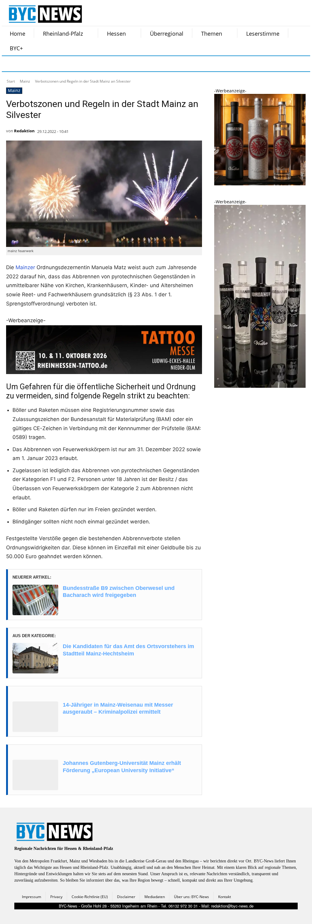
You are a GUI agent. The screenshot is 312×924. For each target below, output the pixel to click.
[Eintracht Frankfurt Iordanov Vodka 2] (260, 184)
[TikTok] (56, 64)
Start (11, 81)
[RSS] (41, 64)
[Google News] (102, 64)
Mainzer (25, 267)
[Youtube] (86, 64)
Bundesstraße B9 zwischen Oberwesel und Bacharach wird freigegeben (119, 591)
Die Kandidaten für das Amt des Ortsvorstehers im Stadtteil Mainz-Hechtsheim (128, 649)
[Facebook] (10, 64)
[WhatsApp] (71, 64)
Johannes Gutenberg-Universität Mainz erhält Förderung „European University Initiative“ (122, 766)
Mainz (25, 81)
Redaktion (24, 131)
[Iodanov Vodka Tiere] (260, 386)
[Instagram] (26, 64)
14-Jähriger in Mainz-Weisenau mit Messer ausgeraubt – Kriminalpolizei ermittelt (118, 708)
